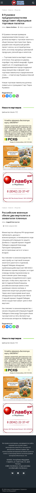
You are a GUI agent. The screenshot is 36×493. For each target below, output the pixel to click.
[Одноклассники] (24, 473)
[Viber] (17, 95)
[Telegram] (10, 95)
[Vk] (12, 473)
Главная (4, 10)
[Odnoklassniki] (3, 95)
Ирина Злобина (11, 27)
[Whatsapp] (13, 95)
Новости (10, 10)
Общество (17, 10)
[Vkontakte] (7, 95)
